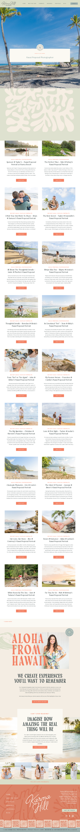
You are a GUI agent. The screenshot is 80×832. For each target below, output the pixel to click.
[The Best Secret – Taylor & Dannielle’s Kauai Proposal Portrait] (58, 198)
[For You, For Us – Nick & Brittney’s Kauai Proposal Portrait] (58, 575)
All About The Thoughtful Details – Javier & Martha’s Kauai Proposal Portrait (21, 272)
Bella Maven (72, 830)
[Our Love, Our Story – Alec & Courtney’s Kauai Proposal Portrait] (21, 521)
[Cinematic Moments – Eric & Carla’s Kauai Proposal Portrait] (21, 468)
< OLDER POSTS (7, 621)
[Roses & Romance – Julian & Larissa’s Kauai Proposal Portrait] (58, 521)
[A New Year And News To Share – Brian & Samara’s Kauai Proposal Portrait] (21, 198)
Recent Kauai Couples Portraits (21, 213)
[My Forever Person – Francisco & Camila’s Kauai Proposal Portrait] (58, 360)
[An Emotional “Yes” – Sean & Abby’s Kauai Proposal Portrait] (58, 306)
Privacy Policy (33, 830)
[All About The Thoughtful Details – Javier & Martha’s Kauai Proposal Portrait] (21, 252)
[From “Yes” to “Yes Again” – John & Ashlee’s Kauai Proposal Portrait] (21, 360)
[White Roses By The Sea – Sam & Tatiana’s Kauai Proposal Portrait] (21, 575)
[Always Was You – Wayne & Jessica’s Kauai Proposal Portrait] (58, 252)
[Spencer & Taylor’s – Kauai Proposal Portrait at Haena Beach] (21, 145)
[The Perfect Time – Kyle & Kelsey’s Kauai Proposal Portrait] (58, 145)
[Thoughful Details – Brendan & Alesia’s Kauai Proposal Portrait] (21, 306)
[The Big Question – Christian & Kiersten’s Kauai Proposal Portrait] (21, 414)
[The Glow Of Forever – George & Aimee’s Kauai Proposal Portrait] (58, 468)
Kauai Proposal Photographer (21, 159)
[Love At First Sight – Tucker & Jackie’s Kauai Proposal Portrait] (58, 414)
